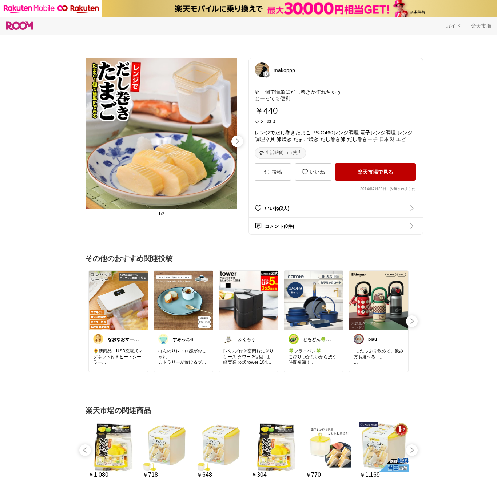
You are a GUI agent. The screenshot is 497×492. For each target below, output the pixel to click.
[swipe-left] (85, 450)
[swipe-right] (237, 141)
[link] (118, 300)
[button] (262, 69)
